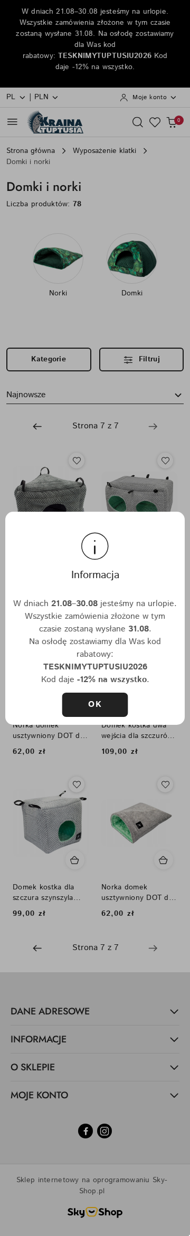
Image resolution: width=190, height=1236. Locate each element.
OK (95, 704)
